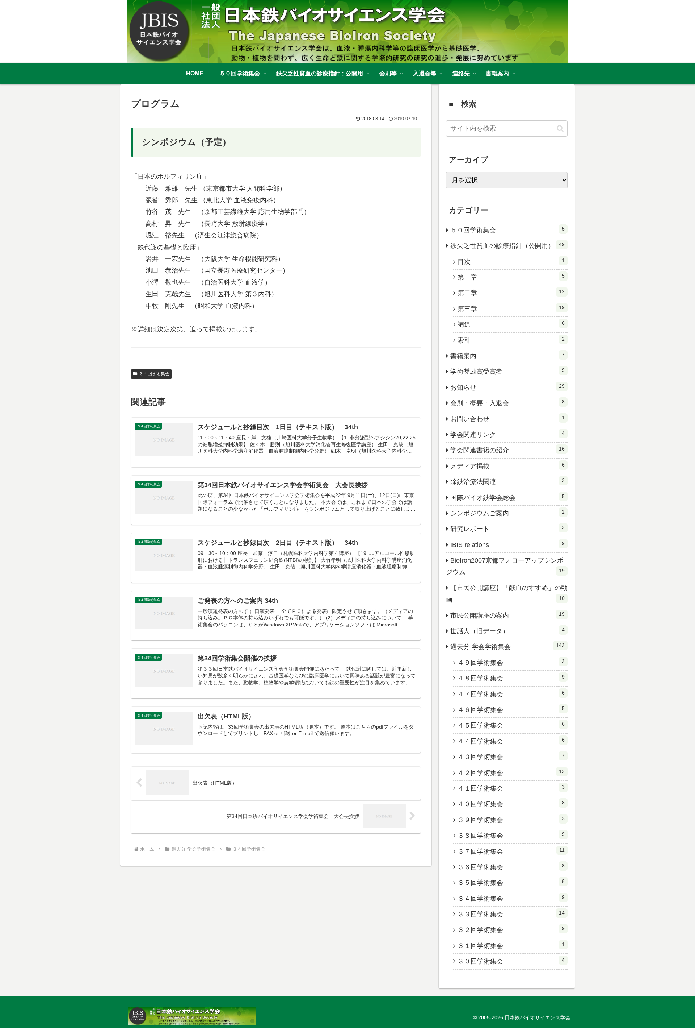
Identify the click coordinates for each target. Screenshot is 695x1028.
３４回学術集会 (154, 373)
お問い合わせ (507, 419)
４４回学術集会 (511, 741)
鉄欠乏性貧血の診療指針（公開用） (507, 245)
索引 (511, 340)
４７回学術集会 (511, 694)
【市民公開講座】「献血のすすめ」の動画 (507, 593)
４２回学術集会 (511, 772)
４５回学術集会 (511, 725)
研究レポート (507, 528)
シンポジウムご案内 (507, 513)
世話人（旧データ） (507, 631)
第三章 (511, 308)
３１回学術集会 (511, 945)
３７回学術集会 (511, 851)
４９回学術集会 (511, 662)
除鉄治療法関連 (507, 481)
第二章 (511, 293)
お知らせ (507, 387)
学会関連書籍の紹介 (507, 450)
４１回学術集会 (511, 788)
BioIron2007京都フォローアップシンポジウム (505, 566)
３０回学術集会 (511, 961)
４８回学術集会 (511, 678)
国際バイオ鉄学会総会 (507, 497)
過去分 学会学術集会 (507, 646)
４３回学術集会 (511, 756)
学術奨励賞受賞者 (507, 371)
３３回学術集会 (511, 914)
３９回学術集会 (511, 820)
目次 (511, 261)
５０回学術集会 (507, 230)
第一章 (511, 277)
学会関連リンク (507, 434)
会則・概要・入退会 (507, 403)
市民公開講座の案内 (507, 615)
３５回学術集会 (511, 882)
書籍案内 (507, 356)
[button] (560, 128)
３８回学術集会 (511, 835)
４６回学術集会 (511, 709)
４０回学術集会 (511, 804)
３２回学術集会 (511, 929)
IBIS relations (507, 544)
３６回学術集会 (511, 867)
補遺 (511, 324)
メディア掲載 (507, 466)
